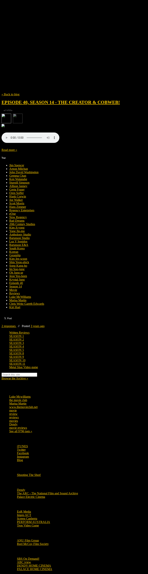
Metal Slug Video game (23, 367)
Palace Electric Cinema (31, 496)
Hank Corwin (17, 196)
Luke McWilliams (20, 296)
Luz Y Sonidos (18, 241)
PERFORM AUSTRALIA (33, 522)
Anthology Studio (20, 234)
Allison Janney (18, 186)
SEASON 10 (17, 360)
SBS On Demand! (28, 558)
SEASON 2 (16, 339)
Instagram (23, 456)
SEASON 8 (16, 353)
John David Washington (24, 172)
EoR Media (24, 511)
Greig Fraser (16, 189)
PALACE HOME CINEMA (34, 569)
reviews (14, 417)
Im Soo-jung (16, 269)
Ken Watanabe (18, 179)
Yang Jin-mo (17, 231)
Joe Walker (16, 200)
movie (13, 410)
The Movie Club (71, 40)
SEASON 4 (16, 346)
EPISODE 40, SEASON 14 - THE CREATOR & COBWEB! (61, 102)
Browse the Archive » (15, 378)
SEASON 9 (16, 356)
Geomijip (15, 255)
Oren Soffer (16, 193)
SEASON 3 (16, 343)
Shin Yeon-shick (19, 262)
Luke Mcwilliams (20, 396)
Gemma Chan (17, 175)
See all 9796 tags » (20, 431)
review (13, 414)
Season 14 (15, 286)
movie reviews (18, 427)
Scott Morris (16, 203)
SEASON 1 (16, 336)
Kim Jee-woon (18, 258)
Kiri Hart (14, 307)
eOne (12, 213)
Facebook (23, 453)
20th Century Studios (22, 224)
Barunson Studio (19, 238)
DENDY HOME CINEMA (34, 565)
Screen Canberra (27, 518)
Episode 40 (16, 283)
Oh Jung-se (16, 272)
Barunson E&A (18, 245)
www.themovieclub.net (23, 407)
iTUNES (22, 446)
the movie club (18, 400)
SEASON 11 (17, 363)
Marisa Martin (17, 300)
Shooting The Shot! (29, 475)
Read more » (9, 150)
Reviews (14, 293)
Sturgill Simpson (19, 182)
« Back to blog (10, 94)
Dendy (13, 424)
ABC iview (24, 562)
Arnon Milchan (18, 168)
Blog (20, 460)
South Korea (17, 248)
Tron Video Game (28, 525)
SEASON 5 (16, 350)
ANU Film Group (28, 540)
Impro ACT (24, 515)
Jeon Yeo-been (18, 276)
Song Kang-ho (18, 265)
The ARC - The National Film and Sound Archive (47, 493)
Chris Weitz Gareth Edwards (26, 303)
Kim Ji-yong (16, 227)
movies (13, 420)
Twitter (21, 449)
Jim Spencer (16, 165)
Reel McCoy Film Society (33, 544)
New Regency (18, 217)
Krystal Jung (17, 279)
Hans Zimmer (17, 206)
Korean (13, 251)
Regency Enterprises (21, 210)
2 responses (9, 326)
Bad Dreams (16, 220)
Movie (13, 290)
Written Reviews (19, 332)
